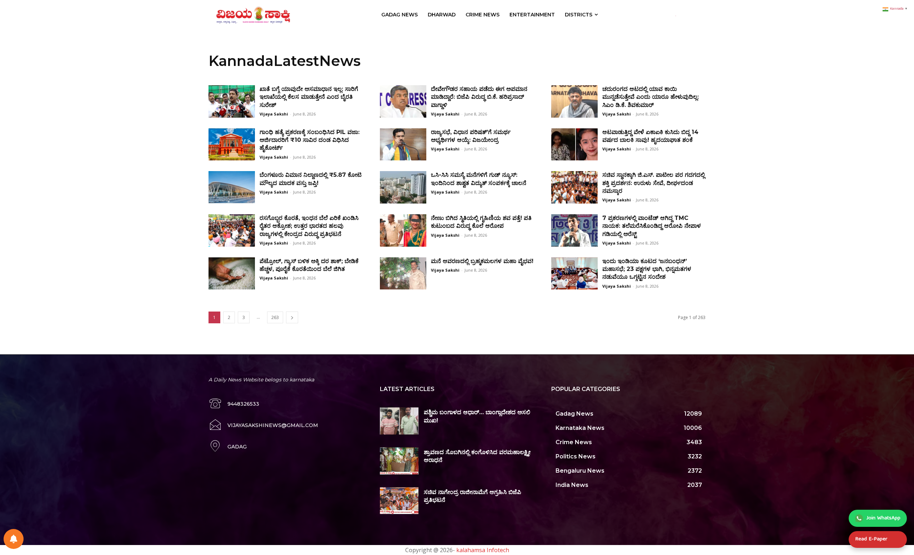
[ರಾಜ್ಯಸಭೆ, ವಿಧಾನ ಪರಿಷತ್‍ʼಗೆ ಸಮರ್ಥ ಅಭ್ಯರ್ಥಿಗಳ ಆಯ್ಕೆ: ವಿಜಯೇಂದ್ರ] (403, 144)
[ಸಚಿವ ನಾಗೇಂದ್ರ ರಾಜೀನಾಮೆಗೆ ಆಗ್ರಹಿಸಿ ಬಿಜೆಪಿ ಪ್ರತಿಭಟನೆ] (399, 500)
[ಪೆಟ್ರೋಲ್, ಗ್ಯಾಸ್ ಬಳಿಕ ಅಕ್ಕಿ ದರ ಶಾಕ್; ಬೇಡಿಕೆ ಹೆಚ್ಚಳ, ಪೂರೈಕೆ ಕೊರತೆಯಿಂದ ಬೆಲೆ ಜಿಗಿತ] (232, 273)
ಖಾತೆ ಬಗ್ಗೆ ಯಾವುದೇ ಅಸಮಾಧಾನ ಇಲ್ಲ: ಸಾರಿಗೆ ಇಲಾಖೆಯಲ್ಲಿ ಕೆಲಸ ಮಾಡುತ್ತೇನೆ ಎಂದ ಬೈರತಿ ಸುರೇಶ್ (309, 97)
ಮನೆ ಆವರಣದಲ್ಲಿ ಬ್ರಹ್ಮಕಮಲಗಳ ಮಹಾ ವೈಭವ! (482, 261)
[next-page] (292, 317)
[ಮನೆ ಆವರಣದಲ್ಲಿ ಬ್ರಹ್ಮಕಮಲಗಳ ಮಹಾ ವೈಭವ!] (403, 273)
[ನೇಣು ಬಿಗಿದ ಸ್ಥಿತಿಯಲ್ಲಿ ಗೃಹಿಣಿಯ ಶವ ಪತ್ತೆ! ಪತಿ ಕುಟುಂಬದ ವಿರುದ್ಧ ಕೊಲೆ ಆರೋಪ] (403, 230)
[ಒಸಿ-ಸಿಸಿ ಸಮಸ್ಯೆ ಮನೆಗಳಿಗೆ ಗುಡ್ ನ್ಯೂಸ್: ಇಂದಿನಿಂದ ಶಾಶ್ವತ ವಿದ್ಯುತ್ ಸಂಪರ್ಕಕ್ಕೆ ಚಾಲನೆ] (403, 187)
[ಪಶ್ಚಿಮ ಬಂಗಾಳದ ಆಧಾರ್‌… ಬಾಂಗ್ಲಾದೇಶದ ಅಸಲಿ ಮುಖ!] (399, 421)
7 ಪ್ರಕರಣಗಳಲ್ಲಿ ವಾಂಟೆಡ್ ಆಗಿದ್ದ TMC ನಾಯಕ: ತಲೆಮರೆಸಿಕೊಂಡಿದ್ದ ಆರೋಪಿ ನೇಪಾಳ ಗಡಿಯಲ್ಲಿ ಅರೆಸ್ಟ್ (651, 226)
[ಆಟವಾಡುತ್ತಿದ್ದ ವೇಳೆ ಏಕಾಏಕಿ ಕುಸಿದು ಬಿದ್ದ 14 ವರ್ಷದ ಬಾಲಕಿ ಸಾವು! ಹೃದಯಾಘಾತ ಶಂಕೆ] (574, 144)
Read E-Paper (871, 539)
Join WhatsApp (883, 518)
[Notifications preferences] (14, 539)
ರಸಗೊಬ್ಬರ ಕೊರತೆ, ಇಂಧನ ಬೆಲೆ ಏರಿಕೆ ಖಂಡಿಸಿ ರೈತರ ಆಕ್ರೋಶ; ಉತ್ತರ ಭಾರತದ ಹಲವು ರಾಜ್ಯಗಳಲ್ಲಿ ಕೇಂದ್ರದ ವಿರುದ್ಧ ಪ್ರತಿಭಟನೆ (309, 226)
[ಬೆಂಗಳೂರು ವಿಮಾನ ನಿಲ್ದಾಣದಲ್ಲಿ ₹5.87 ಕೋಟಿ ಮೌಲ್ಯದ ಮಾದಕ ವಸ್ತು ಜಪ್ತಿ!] (232, 187)
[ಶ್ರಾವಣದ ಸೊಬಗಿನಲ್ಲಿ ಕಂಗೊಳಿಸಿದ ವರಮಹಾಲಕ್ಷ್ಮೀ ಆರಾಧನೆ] (399, 460)
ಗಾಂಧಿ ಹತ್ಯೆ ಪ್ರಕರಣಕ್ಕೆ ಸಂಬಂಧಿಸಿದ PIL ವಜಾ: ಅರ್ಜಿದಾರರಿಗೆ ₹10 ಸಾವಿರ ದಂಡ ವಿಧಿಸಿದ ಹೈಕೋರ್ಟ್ (310, 140)
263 (275, 317)
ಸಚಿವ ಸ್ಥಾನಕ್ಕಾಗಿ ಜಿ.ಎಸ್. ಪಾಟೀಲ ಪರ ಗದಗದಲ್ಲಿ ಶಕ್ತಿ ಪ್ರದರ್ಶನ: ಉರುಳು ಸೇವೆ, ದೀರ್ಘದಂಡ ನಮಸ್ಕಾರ (653, 182)
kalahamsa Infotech (482, 550)
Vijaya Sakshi (274, 114)
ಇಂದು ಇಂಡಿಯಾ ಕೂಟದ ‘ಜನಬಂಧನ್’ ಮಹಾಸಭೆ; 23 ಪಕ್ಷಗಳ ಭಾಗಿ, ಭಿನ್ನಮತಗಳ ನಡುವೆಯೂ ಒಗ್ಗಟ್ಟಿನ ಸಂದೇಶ (646, 269)
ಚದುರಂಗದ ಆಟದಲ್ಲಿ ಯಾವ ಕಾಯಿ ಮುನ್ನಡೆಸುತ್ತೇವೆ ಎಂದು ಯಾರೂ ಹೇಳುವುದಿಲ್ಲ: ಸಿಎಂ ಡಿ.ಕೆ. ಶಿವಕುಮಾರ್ (650, 97)
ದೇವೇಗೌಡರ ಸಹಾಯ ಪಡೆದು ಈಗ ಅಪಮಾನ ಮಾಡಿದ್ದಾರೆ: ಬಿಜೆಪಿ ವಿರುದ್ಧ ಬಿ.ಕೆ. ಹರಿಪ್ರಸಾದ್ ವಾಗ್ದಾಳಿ (479, 97)
